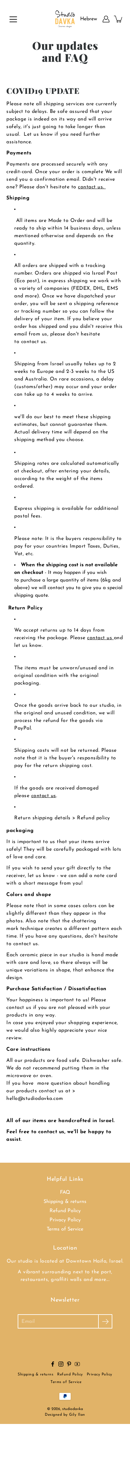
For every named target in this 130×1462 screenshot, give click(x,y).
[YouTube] (77, 1364)
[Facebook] (52, 1364)
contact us (100, 637)
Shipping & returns (65, 1201)
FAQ (65, 1192)
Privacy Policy (65, 1220)
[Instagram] (60, 1364)
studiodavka (72, 1409)
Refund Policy (65, 1210)
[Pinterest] (69, 1364)
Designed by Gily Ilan (65, 1415)
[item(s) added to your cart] (119, 19)
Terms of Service (65, 1229)
